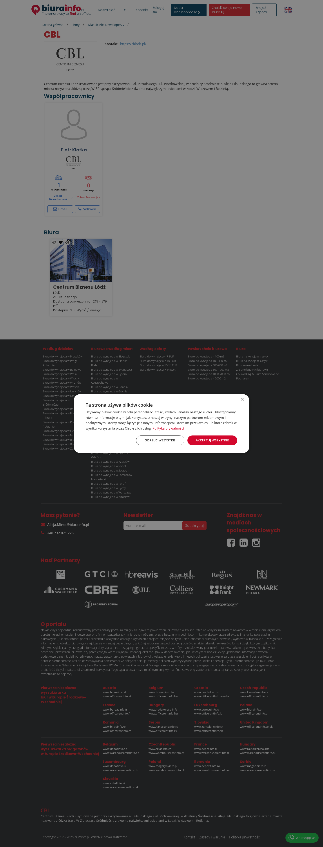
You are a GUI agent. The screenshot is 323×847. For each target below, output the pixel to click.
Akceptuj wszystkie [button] (212, 440)
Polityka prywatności (168, 428)
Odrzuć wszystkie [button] (160, 440)
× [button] (242, 399)
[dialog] (161, 423)
